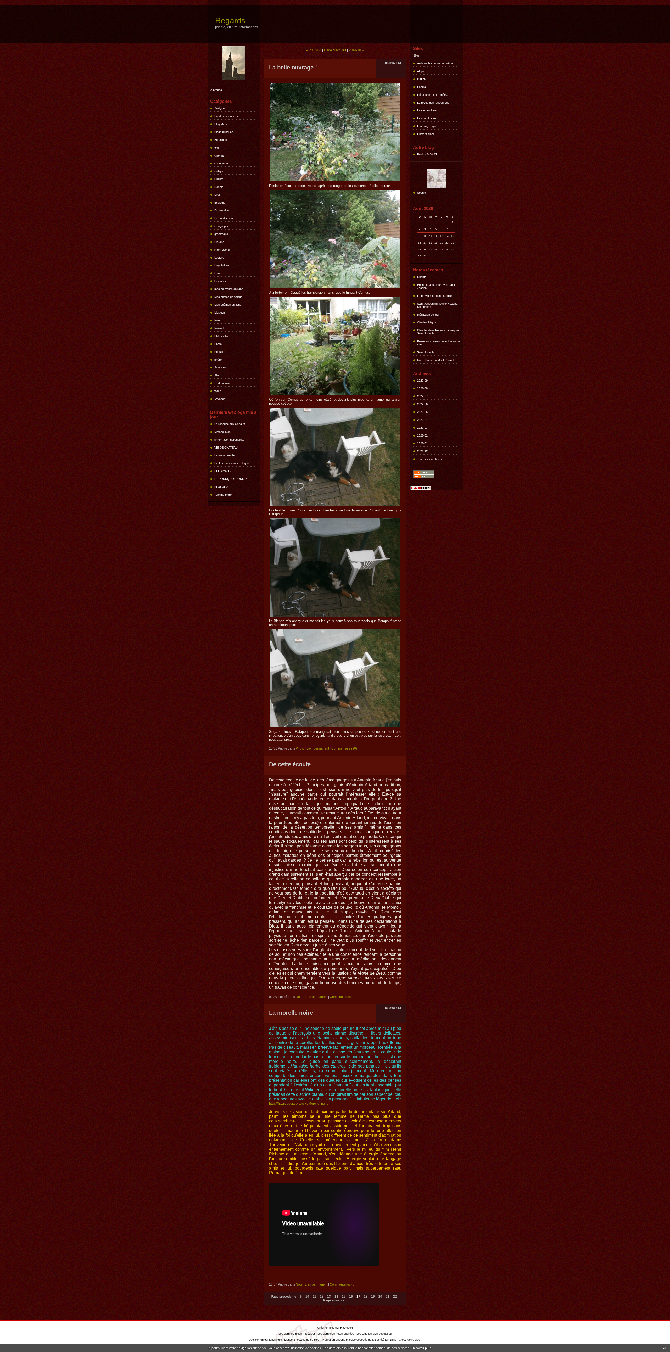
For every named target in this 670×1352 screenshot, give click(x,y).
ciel (216, 147)
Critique (219, 171)
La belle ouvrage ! (293, 67)
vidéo (217, 391)
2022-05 (422, 412)
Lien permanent (317, 748)
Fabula (421, 86)
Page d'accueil (335, 50)
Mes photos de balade (228, 296)
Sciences (220, 367)
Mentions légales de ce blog (301, 1339)
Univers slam (425, 134)
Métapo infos (222, 431)
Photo (218, 343)
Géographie (221, 226)
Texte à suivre (223, 383)
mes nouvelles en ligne (228, 288)
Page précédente (283, 1296)
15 (343, 1296)
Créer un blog (325, 1327)
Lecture (219, 257)
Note (217, 320)
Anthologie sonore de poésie (435, 63)
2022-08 (422, 388)
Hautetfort (346, 1327)
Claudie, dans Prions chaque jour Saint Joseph (438, 332)
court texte (221, 163)
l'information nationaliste (229, 439)
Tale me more (223, 494)
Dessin (218, 186)
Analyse (219, 108)
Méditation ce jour (428, 314)
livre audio (220, 281)
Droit (217, 194)
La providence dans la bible (434, 295)
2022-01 (422, 443)
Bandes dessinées (226, 116)
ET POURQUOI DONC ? (230, 479)
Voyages (219, 398)
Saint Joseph (425, 352)
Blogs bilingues (223, 131)
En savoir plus (421, 1348)
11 (314, 1296)
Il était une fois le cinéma (432, 94)
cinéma (219, 155)
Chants (421, 276)
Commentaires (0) (344, 748)
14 (336, 1296)
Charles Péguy (426, 322)
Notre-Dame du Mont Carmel (435, 360)
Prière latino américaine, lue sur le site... (438, 343)
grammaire (221, 234)
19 (373, 1296)
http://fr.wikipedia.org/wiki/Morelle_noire (298, 1103)
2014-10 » (356, 50)
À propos (216, 89)
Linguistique (221, 265)
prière (218, 359)
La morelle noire (291, 1012)
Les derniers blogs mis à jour (296, 1333)
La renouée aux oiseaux (229, 424)
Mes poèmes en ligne (227, 304)
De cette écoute (290, 764)
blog (417, 1339)
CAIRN (421, 79)
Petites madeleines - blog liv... (233, 463)
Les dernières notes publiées (335, 1333)
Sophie (421, 192)
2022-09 (422, 380)
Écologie (219, 202)
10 (307, 1296)
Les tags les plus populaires (374, 1333)
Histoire (219, 241)
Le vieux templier (225, 455)
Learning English (427, 126)
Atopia (421, 71)
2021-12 (422, 451)
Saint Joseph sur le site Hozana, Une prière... (437, 305)
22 (395, 1296)
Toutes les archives (429, 459)
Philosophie (221, 336)
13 (329, 1296)
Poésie (218, 351)
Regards (230, 20)
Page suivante (333, 1300)
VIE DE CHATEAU (226, 447)
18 (365, 1296)
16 (351, 1296)
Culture (219, 179)
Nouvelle (219, 328)
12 (321, 1296)
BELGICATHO (223, 471)
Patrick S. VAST (427, 154)
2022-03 (422, 427)
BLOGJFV (221, 486)
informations (222, 249)
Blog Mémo (221, 124)
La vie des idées (427, 110)
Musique (219, 312)
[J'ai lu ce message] (665, 1348)
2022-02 (422, 435)
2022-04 (422, 419)
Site (216, 375)
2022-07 (422, 396)
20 (380, 1296)
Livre (217, 273)
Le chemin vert (426, 118)
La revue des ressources (433, 102)
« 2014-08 (313, 50)
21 (387, 1296)
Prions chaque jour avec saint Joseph (436, 286)
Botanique (220, 139)
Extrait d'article (223, 218)
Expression (221, 210)
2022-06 (422, 404)
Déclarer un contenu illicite (265, 1339)
